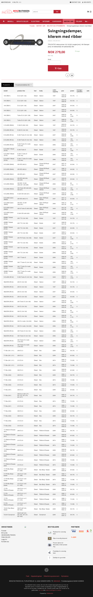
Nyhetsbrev (65, 576)
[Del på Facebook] (68, 75)
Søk (57, 12)
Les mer (41, 590)
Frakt (27, 576)
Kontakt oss (5, 541)
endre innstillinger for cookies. (53, 590)
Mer (86, 21)
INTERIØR (46, 21)
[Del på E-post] (72, 75)
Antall (49, 59)
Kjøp (59, 68)
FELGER (79, 21)
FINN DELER (5, 537)
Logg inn (4, 539)
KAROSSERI (56, 21)
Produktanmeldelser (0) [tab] (22, 85)
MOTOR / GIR (68, 21)
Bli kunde (4, 533)
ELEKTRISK (35, 21)
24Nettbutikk (49, 593)
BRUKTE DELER (22, 21)
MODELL (11, 21)
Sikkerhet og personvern (51, 576)
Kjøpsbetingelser (36, 576)
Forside (32, 26)
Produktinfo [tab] (6, 85)
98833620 (57, 581)
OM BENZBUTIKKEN (8, 535)
